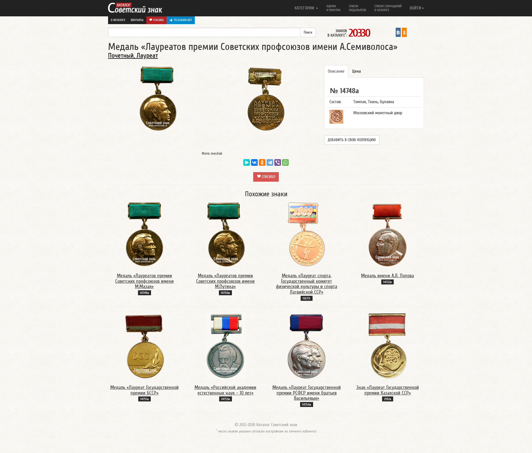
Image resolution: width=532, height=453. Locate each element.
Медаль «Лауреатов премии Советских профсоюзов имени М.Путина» (225, 281)
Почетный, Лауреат (133, 55)
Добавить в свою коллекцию (352, 140)
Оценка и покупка (333, 8)
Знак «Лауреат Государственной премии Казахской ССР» (387, 390)
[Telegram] (270, 162)
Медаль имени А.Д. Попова (387, 276)
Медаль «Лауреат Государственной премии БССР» (144, 390)
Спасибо (158, 20)
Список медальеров (357, 8)
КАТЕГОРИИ (305, 8)
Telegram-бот (183, 20)
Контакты (137, 20)
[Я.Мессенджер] (246, 162)
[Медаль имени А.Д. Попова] (387, 233)
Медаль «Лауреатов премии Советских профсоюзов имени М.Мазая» (144, 281)
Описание (336, 71)
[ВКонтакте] (254, 162)
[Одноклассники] (262, 162)
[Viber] (277, 162)
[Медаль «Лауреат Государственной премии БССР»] (144, 345)
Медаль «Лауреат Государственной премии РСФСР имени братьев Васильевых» (306, 393)
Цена (356, 71)
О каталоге (118, 20)
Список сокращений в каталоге (387, 8)
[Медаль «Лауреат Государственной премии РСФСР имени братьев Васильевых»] (307, 345)
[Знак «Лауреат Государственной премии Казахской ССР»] (387, 345)
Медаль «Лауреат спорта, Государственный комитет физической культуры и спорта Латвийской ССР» (306, 284)
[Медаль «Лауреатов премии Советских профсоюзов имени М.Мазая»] (144, 233)
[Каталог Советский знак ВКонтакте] (398, 32)
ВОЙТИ (415, 8)
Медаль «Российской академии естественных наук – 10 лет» (225, 390)
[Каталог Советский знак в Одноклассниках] (404, 32)
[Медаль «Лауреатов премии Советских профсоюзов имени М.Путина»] (225, 233)
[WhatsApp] (285, 162)
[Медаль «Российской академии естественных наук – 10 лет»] (225, 345)
